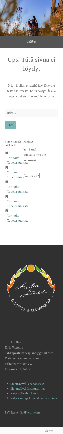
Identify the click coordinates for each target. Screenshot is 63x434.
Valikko (32, 41)
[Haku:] (31, 113)
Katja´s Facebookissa (24, 393)
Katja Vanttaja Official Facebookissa (33, 398)
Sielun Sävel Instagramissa (27, 388)
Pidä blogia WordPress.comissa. (23, 412)
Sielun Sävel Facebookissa (27, 384)
